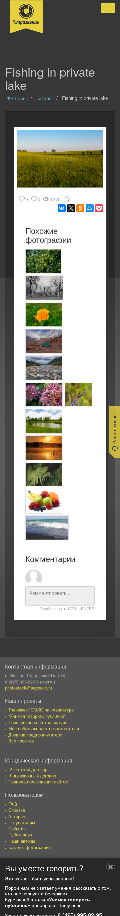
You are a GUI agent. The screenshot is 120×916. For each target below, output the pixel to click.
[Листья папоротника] (43, 474)
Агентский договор (28, 769)
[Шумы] (43, 367)
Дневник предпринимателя (35, 734)
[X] (71, 208)
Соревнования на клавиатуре (37, 722)
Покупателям (21, 822)
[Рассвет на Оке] (43, 447)
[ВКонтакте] (62, 208)
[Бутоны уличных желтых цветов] (43, 314)
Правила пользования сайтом (38, 781)
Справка (16, 810)
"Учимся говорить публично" (37, 716)
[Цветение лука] (44, 394)
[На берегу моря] (47, 527)
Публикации (20, 834)
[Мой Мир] (90, 208)
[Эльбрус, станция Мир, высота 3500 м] (43, 341)
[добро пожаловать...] (44, 287)
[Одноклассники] (80, 208)
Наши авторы (21, 841)
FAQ (12, 804)
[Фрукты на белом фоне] (43, 501)
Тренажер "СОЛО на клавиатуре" (41, 709)
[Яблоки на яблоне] (43, 261)
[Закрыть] (110, 867)
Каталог (44, 98)
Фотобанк (17, 98)
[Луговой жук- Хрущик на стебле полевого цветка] (78, 394)
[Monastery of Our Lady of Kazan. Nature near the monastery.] (43, 421)
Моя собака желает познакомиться (43, 728)
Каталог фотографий (29, 847)
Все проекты (21, 740)
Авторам (17, 816)
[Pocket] (99, 208)
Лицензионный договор (33, 775)
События (17, 828)
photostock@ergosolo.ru (28, 688)
